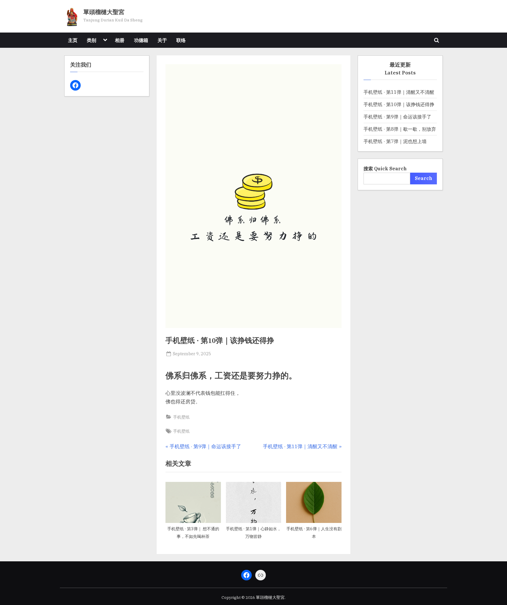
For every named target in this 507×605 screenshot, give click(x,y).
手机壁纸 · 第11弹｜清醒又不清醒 (399, 92)
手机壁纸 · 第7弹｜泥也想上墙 (395, 141)
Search (423, 178)
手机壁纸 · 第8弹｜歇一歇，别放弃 (400, 129)
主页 (72, 40)
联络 (181, 40)
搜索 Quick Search (385, 168)
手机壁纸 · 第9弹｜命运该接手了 (397, 116)
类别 (91, 40)
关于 (162, 40)
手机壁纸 (181, 417)
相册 (119, 40)
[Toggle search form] (436, 40)
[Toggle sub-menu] (105, 40)
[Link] (260, 575)
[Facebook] (75, 85)
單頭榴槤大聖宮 (103, 12)
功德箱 (141, 40)
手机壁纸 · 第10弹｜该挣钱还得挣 (399, 104)
